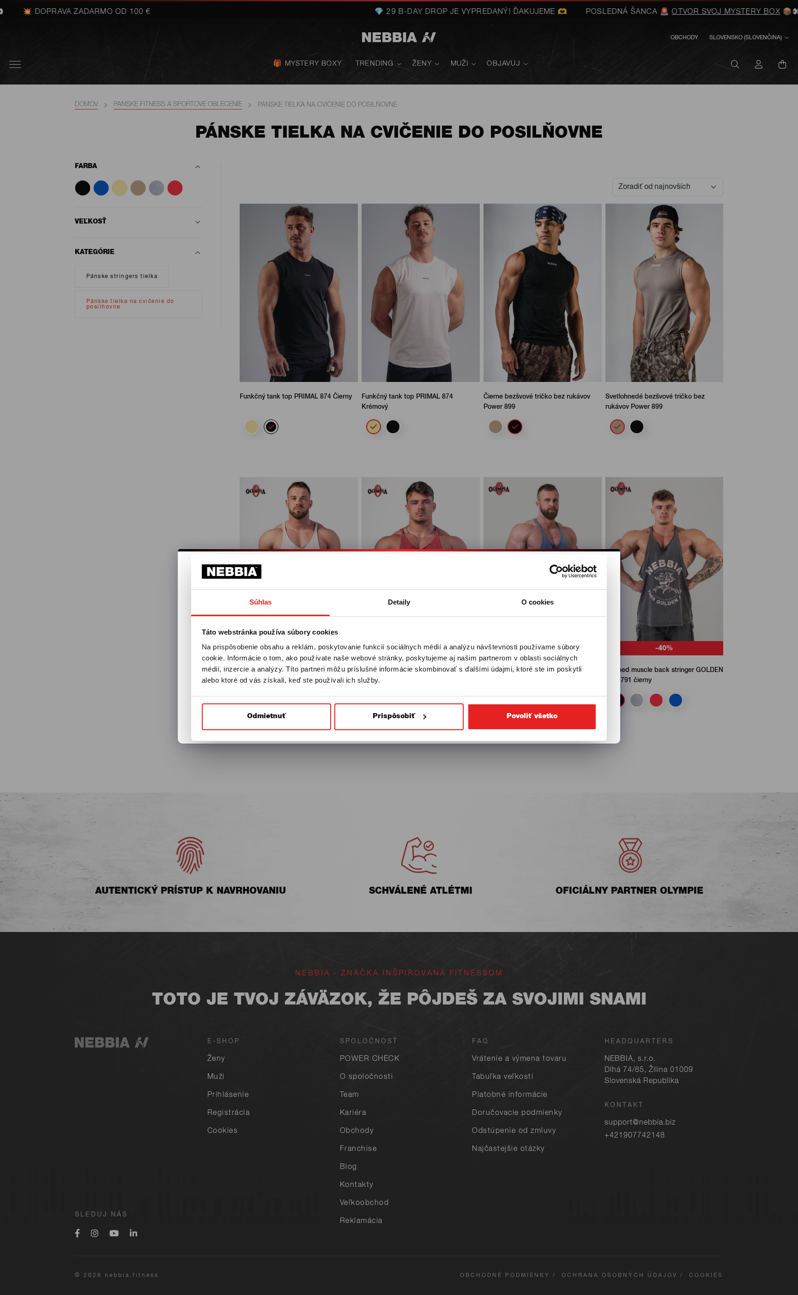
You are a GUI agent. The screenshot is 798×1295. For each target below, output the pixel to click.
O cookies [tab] (537, 602)
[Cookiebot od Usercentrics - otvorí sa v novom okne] (556, 571)
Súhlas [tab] (260, 602)
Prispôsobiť (394, 716)
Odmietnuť (266, 716)
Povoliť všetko (532, 716)
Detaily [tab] (399, 602)
